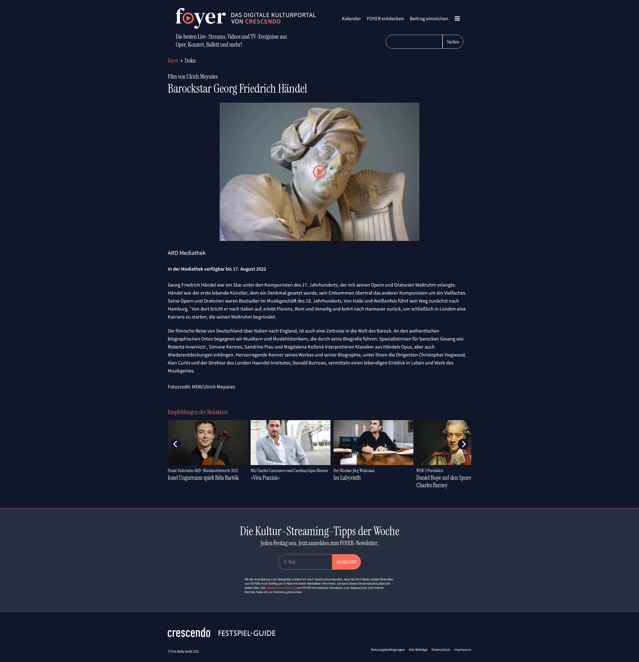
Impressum (462, 649)
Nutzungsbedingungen (388, 649)
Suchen (453, 41)
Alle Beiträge (418, 649)
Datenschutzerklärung (281, 588)
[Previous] (175, 444)
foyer (173, 60)
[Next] (463, 444)
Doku (190, 60)
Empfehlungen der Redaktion (198, 412)
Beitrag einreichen (429, 18)
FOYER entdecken (385, 18)
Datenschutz (441, 649)
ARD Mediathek (187, 253)
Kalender (351, 18)
